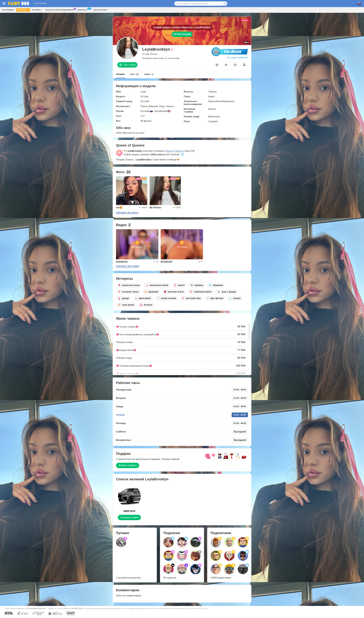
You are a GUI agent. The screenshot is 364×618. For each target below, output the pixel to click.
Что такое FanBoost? (237, 57)
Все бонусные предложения (60, 10)
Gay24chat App (100, 10)
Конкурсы (82, 10)
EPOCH (66, 608)
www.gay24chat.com (38, 608)
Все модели (8, 10)
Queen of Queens (174, 151)
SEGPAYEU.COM (77, 608)
